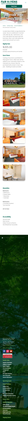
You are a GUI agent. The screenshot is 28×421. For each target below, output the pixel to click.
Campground (6, 370)
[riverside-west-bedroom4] (14, 143)
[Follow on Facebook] (4, 351)
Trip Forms (5, 410)
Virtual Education (7, 414)
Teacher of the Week (7, 362)
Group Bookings (7, 384)
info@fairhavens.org (10, 345)
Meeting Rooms (6, 390)
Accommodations (7, 368)
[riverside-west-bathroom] (14, 180)
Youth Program (6, 366)
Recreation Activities (7, 373)
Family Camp (6, 360)
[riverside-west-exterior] (14, 87)
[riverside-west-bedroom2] (14, 105)
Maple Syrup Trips (7, 412)
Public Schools (6, 404)
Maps (4, 347)
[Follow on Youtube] (11, 351)
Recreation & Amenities (8, 393)
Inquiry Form (6, 386)
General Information (7, 377)
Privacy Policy (9, 347)
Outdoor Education (7, 402)
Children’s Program (7, 364)
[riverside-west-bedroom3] (14, 161)
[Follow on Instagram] (7, 351)
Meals (4, 372)
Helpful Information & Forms (9, 395)
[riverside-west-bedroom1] (14, 124)
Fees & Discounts (6, 375)
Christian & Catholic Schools (9, 406)
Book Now (14, 6)
